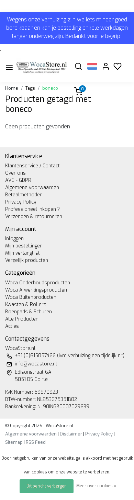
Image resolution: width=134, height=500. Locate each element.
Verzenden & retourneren (33, 216)
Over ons (15, 173)
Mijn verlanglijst (22, 253)
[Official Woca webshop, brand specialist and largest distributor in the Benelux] (41, 67)
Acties (12, 326)
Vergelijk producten (26, 260)
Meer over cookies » (96, 486)
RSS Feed (36, 442)
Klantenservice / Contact (32, 166)
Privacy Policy (20, 202)
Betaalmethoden (24, 195)
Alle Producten (21, 319)
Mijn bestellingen (24, 246)
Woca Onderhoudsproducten (37, 283)
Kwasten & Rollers (25, 304)
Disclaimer (71, 434)
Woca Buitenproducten (30, 297)
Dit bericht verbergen (46, 486)
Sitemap (14, 442)
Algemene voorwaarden (32, 187)
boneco (50, 88)
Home (11, 88)
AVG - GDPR (18, 180)
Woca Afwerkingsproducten (36, 290)
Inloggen (14, 238)
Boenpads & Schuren (28, 311)
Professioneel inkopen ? (32, 209)
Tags (30, 88)
